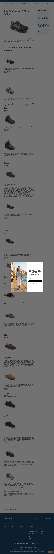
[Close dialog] (42, 263)
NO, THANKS (35, 283)
